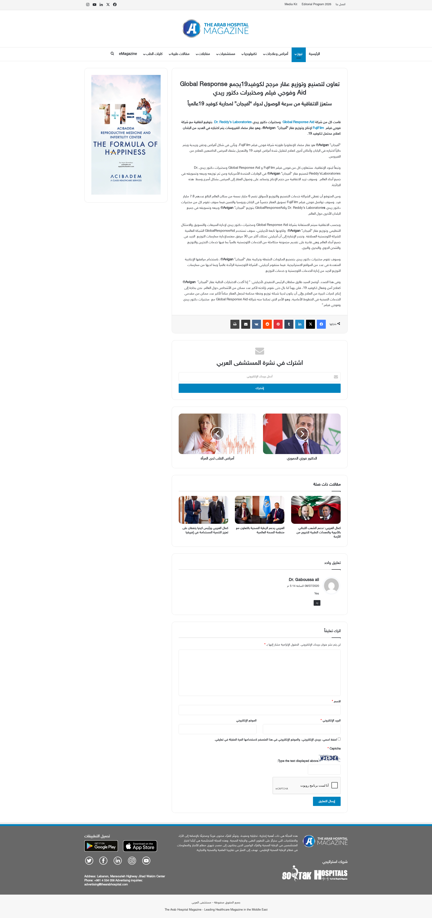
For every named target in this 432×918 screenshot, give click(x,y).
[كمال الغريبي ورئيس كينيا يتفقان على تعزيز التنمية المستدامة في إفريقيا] (203, 510)
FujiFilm (318, 128)
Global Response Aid (298, 122)
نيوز (299, 54)
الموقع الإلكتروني (246, 720)
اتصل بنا (340, 4)
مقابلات (204, 54)
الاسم (336, 701)
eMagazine (128, 54)
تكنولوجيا (250, 54)
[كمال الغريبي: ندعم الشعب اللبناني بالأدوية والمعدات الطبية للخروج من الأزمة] (316, 510)
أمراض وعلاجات (277, 54)
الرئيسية (314, 54)
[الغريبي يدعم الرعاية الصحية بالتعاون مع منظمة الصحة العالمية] (259, 510)
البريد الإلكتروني (331, 720)
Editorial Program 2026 (316, 4)
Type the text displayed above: (297, 761)
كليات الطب (154, 54)
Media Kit (291, 4)
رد (317, 603)
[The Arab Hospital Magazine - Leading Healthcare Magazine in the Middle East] (216, 28)
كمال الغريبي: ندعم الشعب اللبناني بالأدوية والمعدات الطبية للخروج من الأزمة (319, 532)
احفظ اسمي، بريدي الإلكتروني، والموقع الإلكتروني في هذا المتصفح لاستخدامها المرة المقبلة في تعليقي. (275, 740)
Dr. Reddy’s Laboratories (233, 122)
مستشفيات (227, 54)
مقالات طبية (180, 54)
